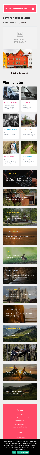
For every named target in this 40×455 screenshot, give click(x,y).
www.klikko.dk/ (22, 427)
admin (23, 23)
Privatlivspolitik (23, 452)
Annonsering (20, 437)
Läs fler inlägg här (20, 73)
